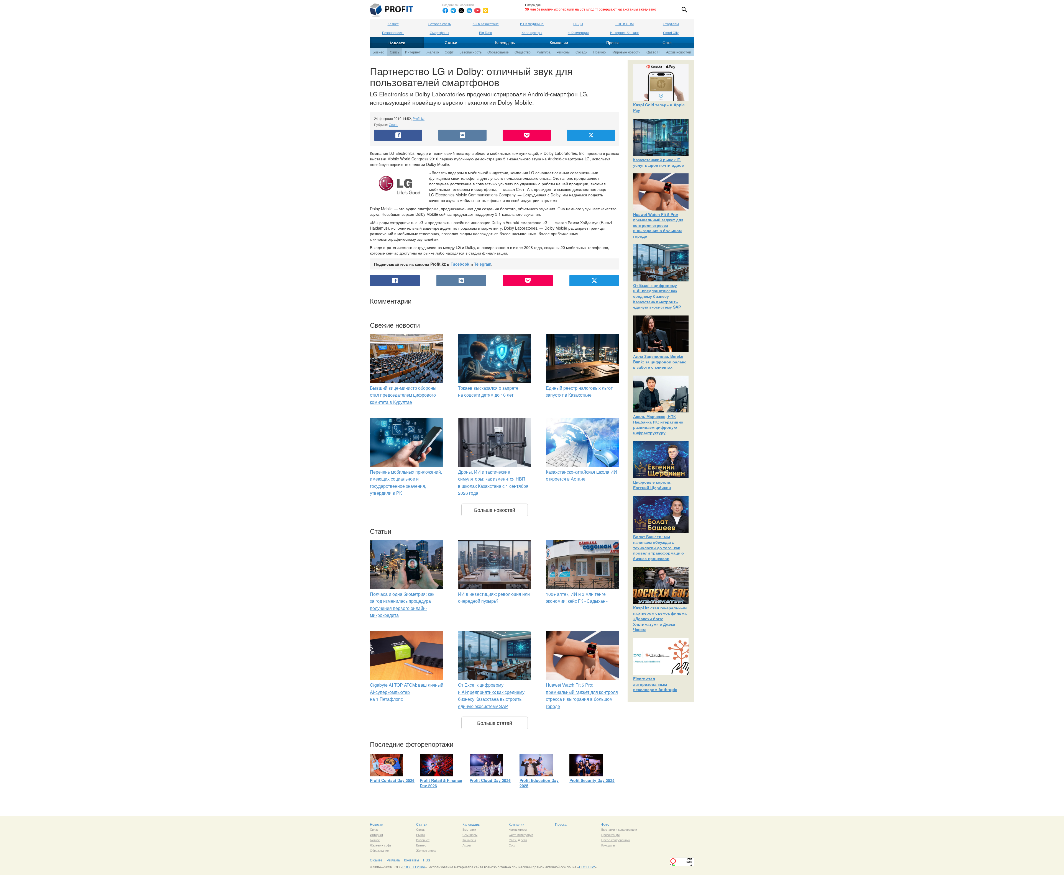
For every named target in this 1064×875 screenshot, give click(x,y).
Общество (523, 52)
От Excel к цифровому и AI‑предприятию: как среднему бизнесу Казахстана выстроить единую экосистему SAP (657, 296)
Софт (449, 52)
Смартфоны (439, 32)
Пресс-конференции (615, 840)
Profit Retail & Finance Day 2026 (441, 783)
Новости (396, 42)
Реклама (393, 860)
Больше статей (494, 722)
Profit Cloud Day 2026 (490, 780)
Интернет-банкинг (624, 32)
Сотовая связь (439, 23)
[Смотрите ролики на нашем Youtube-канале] (477, 10)
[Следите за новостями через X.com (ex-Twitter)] (461, 10)
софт (387, 845)
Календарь (505, 42)
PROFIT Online (413, 866)
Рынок (420, 834)
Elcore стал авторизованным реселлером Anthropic (655, 684)
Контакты (411, 860)
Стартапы (671, 23)
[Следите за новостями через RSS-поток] (485, 10)
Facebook (460, 264)
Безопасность (393, 32)
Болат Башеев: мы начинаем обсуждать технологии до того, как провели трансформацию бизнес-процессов (658, 547)
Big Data (485, 32)
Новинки (600, 52)
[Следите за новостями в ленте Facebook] (445, 10)
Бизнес (378, 52)
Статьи (451, 42)
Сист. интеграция (521, 834)
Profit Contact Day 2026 (392, 780)
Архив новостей (678, 52)
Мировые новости (626, 52)
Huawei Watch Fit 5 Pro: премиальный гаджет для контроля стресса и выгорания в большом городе (658, 225)
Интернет (413, 52)
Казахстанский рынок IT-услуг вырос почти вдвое (658, 162)
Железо (432, 52)
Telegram (482, 264)
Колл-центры (531, 32)
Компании (559, 42)
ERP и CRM (624, 23)
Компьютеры (518, 829)
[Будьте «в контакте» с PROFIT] (469, 10)
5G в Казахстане (486, 23)
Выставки (469, 829)
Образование (498, 52)
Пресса (613, 42)
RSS (426, 860)
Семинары (469, 834)
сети (524, 840)
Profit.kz (418, 118)
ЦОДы (578, 23)
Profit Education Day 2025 (539, 783)
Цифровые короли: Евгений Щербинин (652, 484)
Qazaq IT (653, 52)
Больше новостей (494, 509)
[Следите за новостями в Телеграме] (453, 10)
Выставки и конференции (619, 829)
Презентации (610, 834)
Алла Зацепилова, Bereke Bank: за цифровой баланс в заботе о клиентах (659, 361)
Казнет (393, 23)
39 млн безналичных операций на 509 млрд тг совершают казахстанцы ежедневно (590, 9)
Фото (667, 42)
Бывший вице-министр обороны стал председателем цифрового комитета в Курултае (403, 395)
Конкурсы (469, 840)
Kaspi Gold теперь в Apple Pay (659, 107)
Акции (466, 845)
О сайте (376, 860)
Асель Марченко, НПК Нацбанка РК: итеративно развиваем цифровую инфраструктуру (658, 424)
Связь (394, 52)
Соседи (581, 52)
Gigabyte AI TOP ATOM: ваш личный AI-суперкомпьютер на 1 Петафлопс (406, 692)
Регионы (563, 52)
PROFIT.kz (587, 866)
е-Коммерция (578, 32)
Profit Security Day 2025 (592, 780)
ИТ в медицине (532, 23)
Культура (543, 52)
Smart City (671, 32)
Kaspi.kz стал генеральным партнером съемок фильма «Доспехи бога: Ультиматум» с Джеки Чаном (660, 618)
